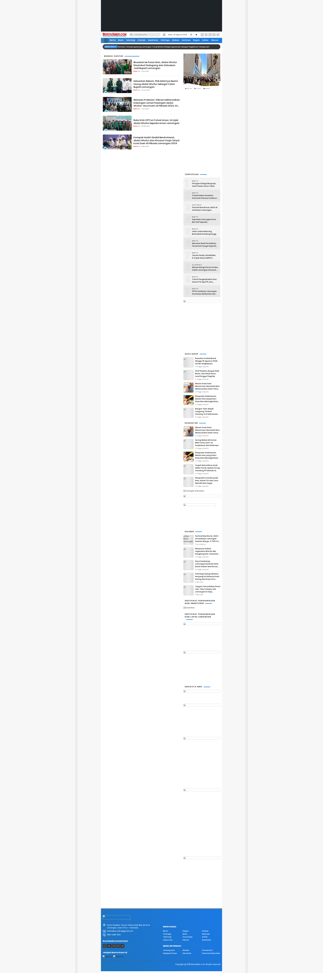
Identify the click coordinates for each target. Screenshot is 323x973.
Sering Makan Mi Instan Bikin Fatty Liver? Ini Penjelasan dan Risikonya (207, 443)
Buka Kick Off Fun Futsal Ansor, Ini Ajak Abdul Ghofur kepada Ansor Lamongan (156, 122)
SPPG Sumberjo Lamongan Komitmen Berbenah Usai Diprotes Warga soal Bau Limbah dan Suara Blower (204, 292)
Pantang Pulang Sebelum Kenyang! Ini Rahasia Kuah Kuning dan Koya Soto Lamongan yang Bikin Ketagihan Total (207, 579)
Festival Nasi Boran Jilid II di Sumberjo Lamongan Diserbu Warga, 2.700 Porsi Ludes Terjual (204, 208)
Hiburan (214, 40)
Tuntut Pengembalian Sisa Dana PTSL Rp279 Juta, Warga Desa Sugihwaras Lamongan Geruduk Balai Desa (204, 280)
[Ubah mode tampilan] (191, 35)
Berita (113, 40)
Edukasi (175, 40)
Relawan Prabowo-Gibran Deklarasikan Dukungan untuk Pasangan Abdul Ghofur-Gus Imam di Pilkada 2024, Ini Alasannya (156, 102)
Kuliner (205, 40)
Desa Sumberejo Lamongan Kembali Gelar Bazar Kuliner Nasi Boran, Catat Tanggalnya (207, 565)
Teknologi (130, 40)
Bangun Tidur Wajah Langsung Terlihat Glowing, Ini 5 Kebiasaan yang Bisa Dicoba (206, 413)
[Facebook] (202, 34)
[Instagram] (210, 34)
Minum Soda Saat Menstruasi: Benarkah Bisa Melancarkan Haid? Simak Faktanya (207, 387)
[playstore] (118, 956)
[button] (165, 34)
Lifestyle (141, 40)
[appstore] (108, 956)
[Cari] (131, 34)
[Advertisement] (161, 17)
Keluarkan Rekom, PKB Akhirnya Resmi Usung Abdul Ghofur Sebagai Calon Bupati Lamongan (155, 84)
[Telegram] (218, 34)
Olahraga (165, 40)
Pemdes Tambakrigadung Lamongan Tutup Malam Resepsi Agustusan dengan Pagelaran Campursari (164, 47)
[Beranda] (106, 40)
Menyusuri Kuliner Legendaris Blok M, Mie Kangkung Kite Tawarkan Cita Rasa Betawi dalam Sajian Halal (206, 553)
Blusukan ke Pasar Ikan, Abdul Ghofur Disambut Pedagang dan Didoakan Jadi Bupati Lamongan (155, 65)
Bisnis (120, 40)
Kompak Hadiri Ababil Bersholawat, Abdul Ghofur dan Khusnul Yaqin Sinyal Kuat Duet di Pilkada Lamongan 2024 (156, 140)
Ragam (196, 40)
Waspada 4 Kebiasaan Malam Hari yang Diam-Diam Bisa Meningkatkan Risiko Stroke (206, 400)
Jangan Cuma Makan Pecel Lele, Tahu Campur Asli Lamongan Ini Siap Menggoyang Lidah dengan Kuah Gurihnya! (207, 591)
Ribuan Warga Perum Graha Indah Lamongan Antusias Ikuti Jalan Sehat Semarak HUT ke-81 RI (205, 268)
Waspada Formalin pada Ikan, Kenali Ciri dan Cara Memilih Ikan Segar (206, 480)
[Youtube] (118, 946)
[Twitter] (206, 34)
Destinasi (186, 40)
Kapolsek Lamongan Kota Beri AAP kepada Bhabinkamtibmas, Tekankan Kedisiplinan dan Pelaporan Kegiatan (204, 220)
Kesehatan (153, 40)
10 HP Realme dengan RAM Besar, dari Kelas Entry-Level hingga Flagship (207, 373)
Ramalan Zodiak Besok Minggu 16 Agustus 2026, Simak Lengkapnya (206, 361)
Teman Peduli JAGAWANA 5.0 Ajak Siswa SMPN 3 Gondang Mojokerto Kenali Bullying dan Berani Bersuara (205, 256)
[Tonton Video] (196, 35)
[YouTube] (214, 34)
